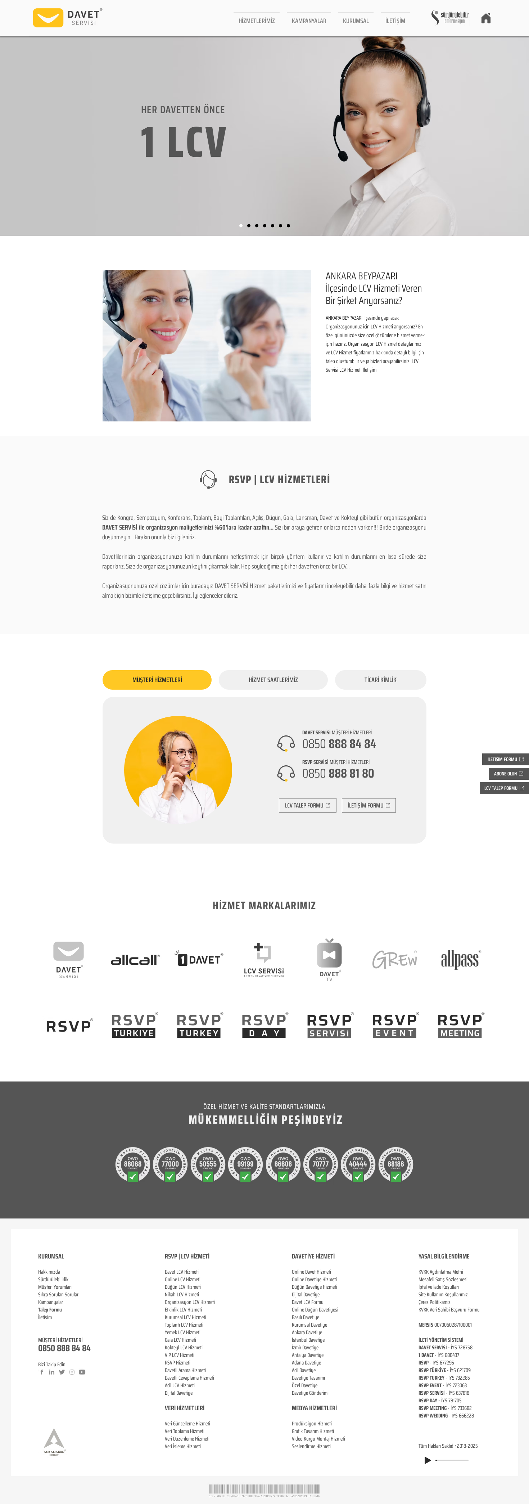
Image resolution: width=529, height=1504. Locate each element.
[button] (256, 18)
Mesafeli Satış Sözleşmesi (443, 1279)
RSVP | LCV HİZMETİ (187, 1256)
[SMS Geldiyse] (264, 225)
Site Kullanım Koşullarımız (443, 1294)
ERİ (200, 1408)
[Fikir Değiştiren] (280, 225)
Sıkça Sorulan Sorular (58, 1294)
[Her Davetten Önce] (241, 225)
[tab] (157, 680)
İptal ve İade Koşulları (439, 1287)
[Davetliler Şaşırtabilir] (248, 225)
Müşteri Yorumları (55, 1287)
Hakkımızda (49, 1272)
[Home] (486, 18)
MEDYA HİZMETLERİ (314, 1408)
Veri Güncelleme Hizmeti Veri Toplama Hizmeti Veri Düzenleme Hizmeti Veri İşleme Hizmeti (187, 1435)
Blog (42, 1325)
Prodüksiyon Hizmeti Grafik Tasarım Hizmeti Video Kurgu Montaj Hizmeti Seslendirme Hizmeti (318, 1435)
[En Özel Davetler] (288, 225)
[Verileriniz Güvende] (256, 225)
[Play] (428, 1460)
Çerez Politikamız (435, 1302)
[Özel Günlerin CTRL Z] (272, 225)
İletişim (45, 1317)
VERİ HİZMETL (181, 1408)
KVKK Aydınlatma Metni (441, 1272)
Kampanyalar (50, 1302)
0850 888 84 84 (64, 1348)
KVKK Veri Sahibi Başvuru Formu (449, 1309)
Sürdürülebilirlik (53, 1279)
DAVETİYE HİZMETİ (313, 1256)
